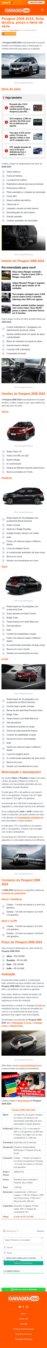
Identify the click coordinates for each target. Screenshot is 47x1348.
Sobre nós (23, 1319)
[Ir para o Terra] (8, 2)
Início (23, 1314)
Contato (23, 1324)
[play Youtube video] (23, 1084)
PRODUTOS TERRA (36, 2)
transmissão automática (29, 818)
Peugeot (33, 1065)
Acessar (40, 1231)
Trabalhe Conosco (23, 1334)
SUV (40, 1005)
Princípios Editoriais (23, 1339)
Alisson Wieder (14, 30)
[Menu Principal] (42, 10)
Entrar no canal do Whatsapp (25, 1289)
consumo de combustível (14, 893)
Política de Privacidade (23, 1329)
